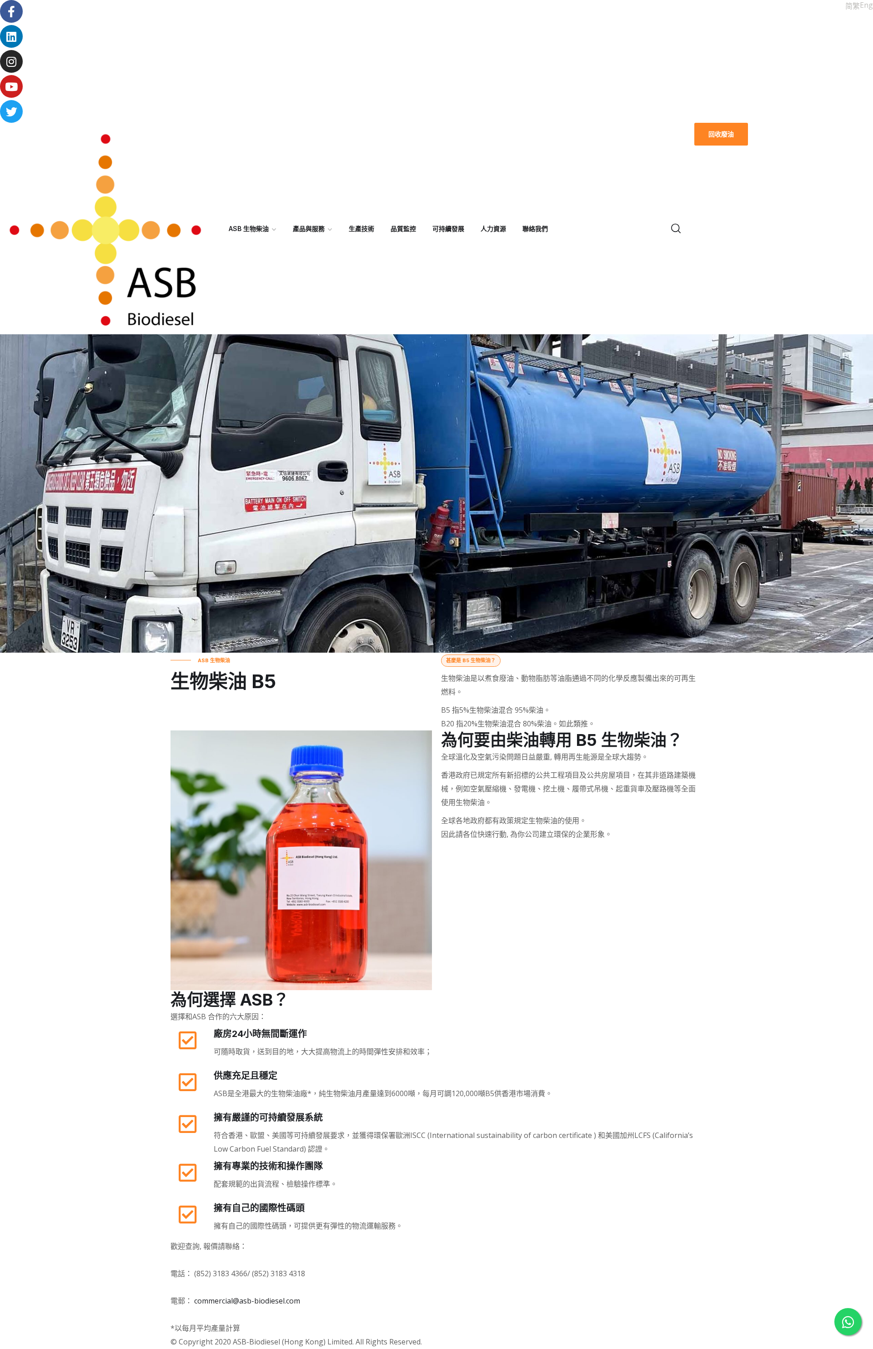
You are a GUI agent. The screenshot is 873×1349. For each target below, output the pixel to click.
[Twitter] (11, 111)
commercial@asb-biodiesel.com (247, 1301)
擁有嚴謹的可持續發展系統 (268, 1117)
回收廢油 (721, 134)
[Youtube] (11, 86)
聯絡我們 (535, 228)
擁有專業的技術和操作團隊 (268, 1166)
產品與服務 (309, 228)
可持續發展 (448, 228)
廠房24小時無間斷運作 (260, 1033)
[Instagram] (11, 61)
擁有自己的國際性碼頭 (259, 1208)
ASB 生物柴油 (249, 228)
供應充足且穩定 (245, 1075)
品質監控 (403, 228)
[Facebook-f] (11, 11)
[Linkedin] (11, 36)
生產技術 (361, 228)
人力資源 (493, 228)
